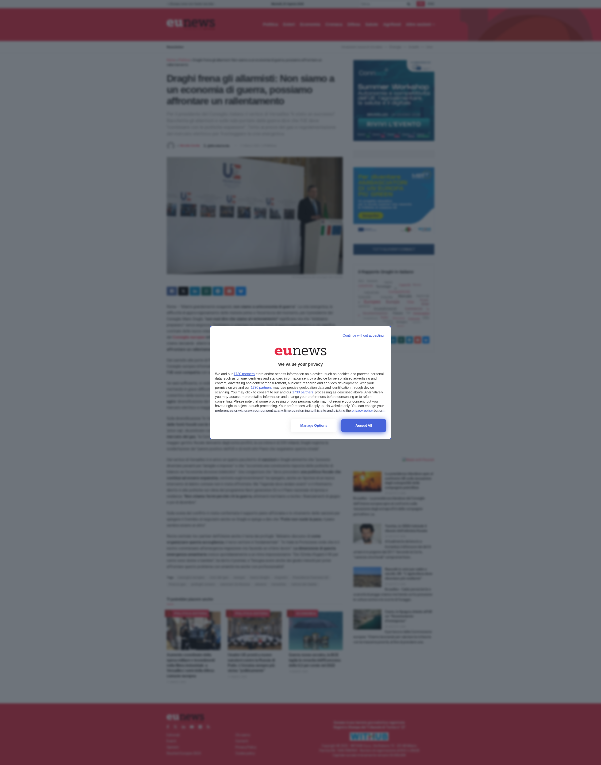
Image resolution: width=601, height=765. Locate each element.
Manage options (313, 425)
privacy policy (362, 410)
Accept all (363, 425)
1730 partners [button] (244, 374)
